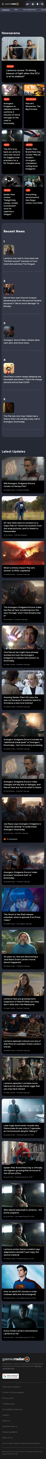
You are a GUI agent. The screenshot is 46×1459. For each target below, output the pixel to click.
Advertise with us (9, 1426)
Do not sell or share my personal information (21, 1443)
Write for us (7, 1438)
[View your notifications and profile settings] (37, 4)
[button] (42, 4)
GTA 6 (16, 9)
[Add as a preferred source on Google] (10, 1376)
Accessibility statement (12, 1409)
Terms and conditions (11, 1387)
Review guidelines (9, 1432)
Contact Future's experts (13, 1392)
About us (6, 1421)
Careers (5, 1415)
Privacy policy (8, 1398)
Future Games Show (29, 9)
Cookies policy (8, 1404)
